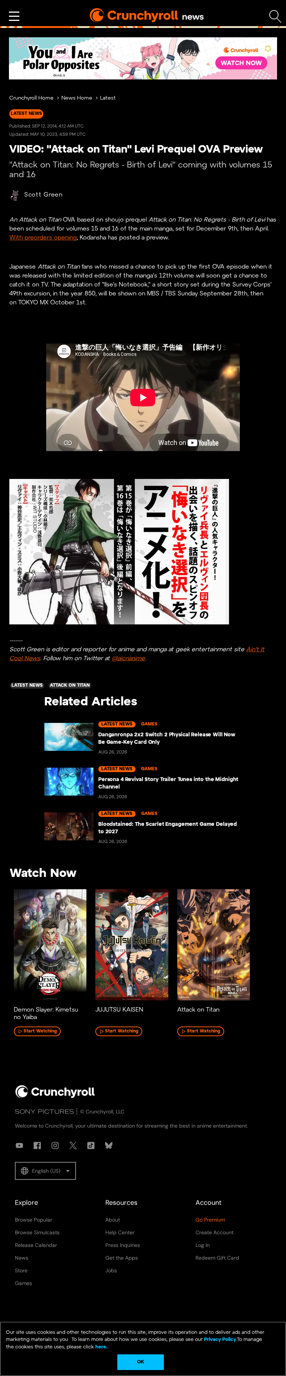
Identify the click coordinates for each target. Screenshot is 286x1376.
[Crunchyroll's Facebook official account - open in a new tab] (37, 1145)
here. (101, 1347)
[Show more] (14, 16)
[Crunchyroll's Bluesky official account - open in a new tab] (109, 1145)
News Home (76, 98)
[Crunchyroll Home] (55, 1096)
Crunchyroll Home (31, 98)
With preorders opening (43, 238)
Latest (108, 98)
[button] (45, 1171)
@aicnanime (128, 658)
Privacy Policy (220, 1339)
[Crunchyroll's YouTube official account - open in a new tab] (19, 1145)
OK (140, 1362)
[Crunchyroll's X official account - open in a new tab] (73, 1145)
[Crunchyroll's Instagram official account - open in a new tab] (55, 1145)
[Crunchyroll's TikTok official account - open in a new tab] (91, 1145)
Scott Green (43, 195)
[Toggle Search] (275, 17)
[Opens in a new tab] (143, 58)
